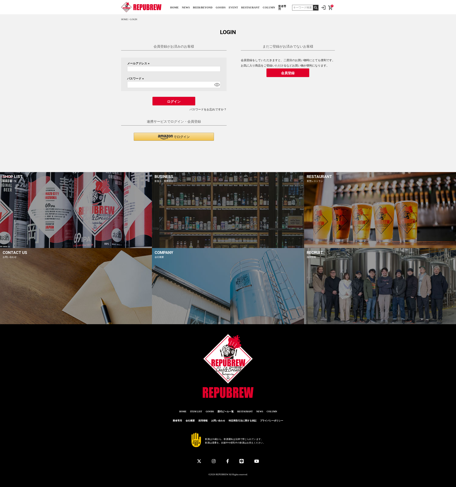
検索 (315, 7)
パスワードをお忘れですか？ (208, 109)
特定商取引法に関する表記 (242, 420)
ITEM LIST (196, 411)
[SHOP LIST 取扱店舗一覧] (76, 247)
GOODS (221, 7)
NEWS (186, 7)
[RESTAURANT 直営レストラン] (380, 247)
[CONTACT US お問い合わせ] (76, 323)
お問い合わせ (218, 420)
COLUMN (269, 7)
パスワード (136, 78)
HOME (174, 7)
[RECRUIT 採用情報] (380, 323)
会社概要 (190, 420)
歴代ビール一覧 (225, 411)
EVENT (233, 7)
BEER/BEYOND (203, 7)
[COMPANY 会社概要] (228, 323)
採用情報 (203, 420)
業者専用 (282, 7)
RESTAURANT (250, 7)
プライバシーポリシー (271, 420)
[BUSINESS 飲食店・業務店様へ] (228, 247)
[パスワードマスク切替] (216, 84)
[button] (174, 137)
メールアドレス (139, 63)
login (323, 7)
